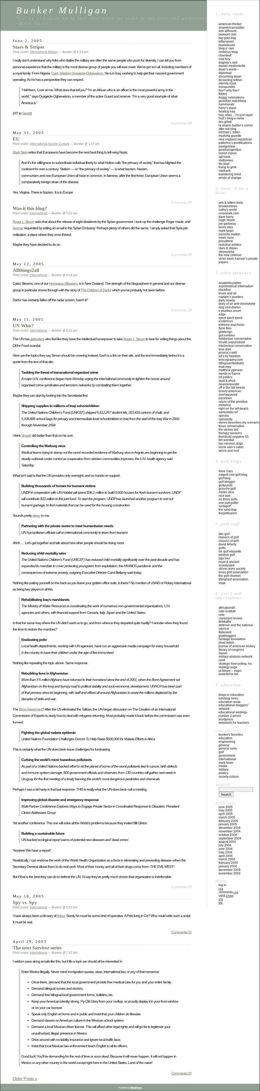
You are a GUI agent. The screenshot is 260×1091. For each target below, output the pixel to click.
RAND (222, 660)
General (224, 745)
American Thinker (230, 24)
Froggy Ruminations (231, 97)
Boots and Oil (227, 293)
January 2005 (228, 824)
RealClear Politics (230, 244)
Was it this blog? (30, 208)
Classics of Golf (229, 541)
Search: (224, 784)
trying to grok (227, 167)
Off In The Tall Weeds (232, 387)
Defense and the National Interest (236, 626)
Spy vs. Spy (25, 902)
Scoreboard (226, 565)
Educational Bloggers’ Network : (234, 707)
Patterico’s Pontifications (235, 143)
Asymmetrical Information (236, 286)
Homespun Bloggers (63, 283)
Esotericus (226, 321)
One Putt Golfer (228, 503)
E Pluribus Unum (230, 311)
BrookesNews (228, 206)
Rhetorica (225, 405)
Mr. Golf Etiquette (230, 551)
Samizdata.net (228, 412)
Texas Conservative (231, 426)
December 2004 (229, 828)
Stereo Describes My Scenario (239, 422)
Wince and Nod (229, 450)
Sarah (26, 113)
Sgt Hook (224, 157)
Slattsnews (226, 160)
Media (223, 766)
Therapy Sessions (230, 433)
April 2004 (226, 856)
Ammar (18, 228)
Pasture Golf (227, 555)
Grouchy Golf (227, 488)
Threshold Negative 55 (234, 436)
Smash (26, 435)
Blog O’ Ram (226, 48)
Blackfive (225, 290)
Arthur (61, 916)
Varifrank (225, 171)
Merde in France (229, 373)
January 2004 (228, 866)
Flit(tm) (223, 94)
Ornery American (230, 391)
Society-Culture (58, 144)
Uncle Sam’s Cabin (231, 447)
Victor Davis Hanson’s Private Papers (238, 260)
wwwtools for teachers (234, 722)
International (38, 52)
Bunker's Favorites (231, 734)
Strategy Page (228, 667)
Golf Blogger (227, 482)
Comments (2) (181, 1073)
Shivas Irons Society (232, 568)
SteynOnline (227, 252)
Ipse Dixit (225, 349)
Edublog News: (229, 698)
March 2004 (227, 859)
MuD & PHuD (227, 380)
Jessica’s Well (228, 352)
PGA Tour (224, 558)
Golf (221, 752)
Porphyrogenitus (230, 149)
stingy (36, 515)
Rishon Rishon (228, 153)
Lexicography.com (231, 359)
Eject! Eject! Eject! (230, 318)
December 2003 (229, 870)
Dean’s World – (229, 69)
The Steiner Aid (228, 429)
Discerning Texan (230, 76)
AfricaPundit (227, 607)
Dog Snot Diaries (230, 307)
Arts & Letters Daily (231, 202)
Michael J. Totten (229, 132)
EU (16, 139)
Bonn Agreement (30, 709)
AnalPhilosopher (230, 283)
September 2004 (230, 838)
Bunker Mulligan (62, 10)
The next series (37, 947)
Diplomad (225, 73)
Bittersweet (226, 41)
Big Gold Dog (227, 38)
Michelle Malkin (229, 234)
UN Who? (23, 325)
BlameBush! (227, 45)
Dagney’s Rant (228, 62)
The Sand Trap (228, 509)
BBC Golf (224, 534)
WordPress (226, 719)
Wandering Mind (230, 174)
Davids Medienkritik (232, 66)
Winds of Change (230, 178)
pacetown (225, 398)
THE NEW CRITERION (230, 255)
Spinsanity (226, 419)
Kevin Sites (226, 227)
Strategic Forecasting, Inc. (236, 663)
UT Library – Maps (230, 671)
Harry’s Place (227, 108)
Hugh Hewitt (227, 220)
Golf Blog (225, 478)
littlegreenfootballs (231, 363)
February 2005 (228, 821)
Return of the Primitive (233, 402)
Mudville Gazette (230, 136)
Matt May (225, 367)
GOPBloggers (227, 636)
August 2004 (227, 842)
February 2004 (228, 863)
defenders (37, 339)
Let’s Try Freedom (229, 356)
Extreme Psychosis (231, 325)
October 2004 (228, 835)
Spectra (224, 415)
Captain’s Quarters (231, 297)
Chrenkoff (225, 55)
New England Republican (235, 139)
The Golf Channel (230, 576)
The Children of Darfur (96, 290)
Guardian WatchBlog (232, 101)
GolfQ (222, 548)
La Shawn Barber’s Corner (236, 125)
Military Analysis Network (235, 656)
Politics (223, 773)
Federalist (225, 632)
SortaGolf (225, 506)
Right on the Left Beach (233, 408)
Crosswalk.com (229, 213)
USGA (222, 583)
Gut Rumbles (227, 335)
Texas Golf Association (233, 572)
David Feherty (227, 544)
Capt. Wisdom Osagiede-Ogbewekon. (77, 73)
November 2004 (229, 831)
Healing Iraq (227, 111)
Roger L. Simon (23, 222)
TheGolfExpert (228, 513)
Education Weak (229, 702)
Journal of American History (237, 646)
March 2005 (227, 817)
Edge (222, 314)
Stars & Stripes (28, 47)
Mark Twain (226, 231)
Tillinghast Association (233, 579)
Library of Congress (231, 650)
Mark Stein (20, 152)
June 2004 (226, 849)
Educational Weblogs (233, 712)
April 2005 (226, 814)
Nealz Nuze (226, 237)
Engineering (227, 741)
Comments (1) (181, 932)
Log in (222, 885)
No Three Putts (228, 499)
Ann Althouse (228, 31)
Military (53, 52)
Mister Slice (226, 492)
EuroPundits (227, 87)
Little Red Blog (227, 129)
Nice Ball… (226, 495)
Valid (226, 895)
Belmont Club (227, 34)
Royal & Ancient (229, 562)
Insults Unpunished (232, 342)
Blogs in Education (231, 695)
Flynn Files (225, 328)
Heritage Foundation (232, 639)
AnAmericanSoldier (232, 27)
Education (225, 738)
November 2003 (229, 873)
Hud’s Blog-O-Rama (231, 118)
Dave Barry (226, 217)
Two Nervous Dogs (231, 443)
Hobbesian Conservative (235, 338)
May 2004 (225, 852)
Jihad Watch (226, 642)
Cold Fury (224, 59)
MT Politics (225, 377)
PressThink (226, 241)
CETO (221, 615)
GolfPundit (225, 485)
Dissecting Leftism (230, 80)
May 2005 (225, 810)
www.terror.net (228, 674)
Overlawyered (228, 394)
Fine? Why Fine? (229, 90)
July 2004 (225, 845)
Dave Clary (226, 471)
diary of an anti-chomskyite (237, 303)
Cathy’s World (228, 210)
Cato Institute (227, 611)
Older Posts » (25, 1079)
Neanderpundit (229, 384)
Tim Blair (224, 164)
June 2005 (226, 807)
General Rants (228, 748)
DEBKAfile (225, 621)
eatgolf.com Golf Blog (233, 474)
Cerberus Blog (228, 52)
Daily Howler (227, 300)
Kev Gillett (225, 122)
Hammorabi (226, 104)
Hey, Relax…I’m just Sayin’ (236, 115)
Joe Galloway (227, 223)
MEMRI (223, 653)
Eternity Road (227, 83)
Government (227, 755)
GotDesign (225, 332)
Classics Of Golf (229, 537)
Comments (228, 892)
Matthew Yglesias (230, 370)
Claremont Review (230, 618)
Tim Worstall (226, 440)
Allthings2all (26, 270)
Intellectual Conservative (235, 346)
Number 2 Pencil (230, 716)
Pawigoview (227, 146)
